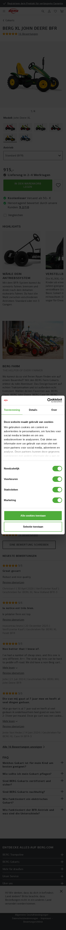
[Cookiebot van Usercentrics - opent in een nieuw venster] (47, 400)
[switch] (57, 479)
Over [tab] (54, 409)
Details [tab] (33, 409)
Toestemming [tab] (12, 409)
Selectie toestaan (33, 526)
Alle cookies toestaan (33, 515)
